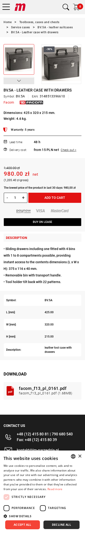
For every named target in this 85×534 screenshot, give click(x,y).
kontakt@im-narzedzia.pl (38, 450)
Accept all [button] (22, 525)
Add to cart (54, 198)
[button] (19, 81)
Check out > (68, 150)
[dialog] (42, 492)
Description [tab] (16, 238)
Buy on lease (42, 222)
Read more (55, 489)
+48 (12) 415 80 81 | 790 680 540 (45, 434)
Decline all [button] (61, 525)
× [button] (79, 456)
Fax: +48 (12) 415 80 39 (37, 440)
